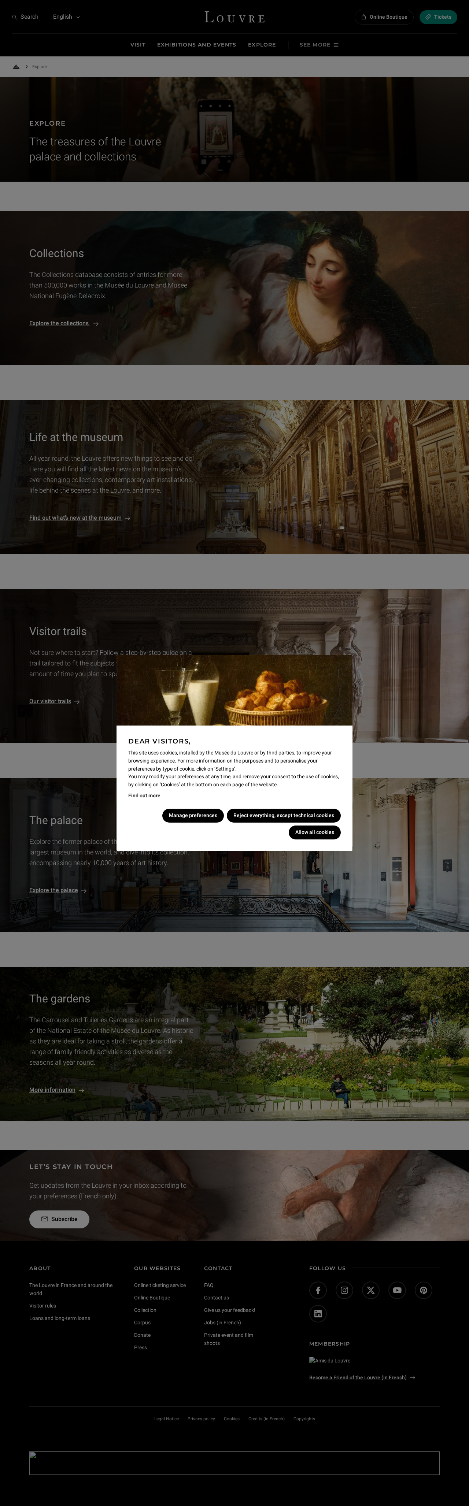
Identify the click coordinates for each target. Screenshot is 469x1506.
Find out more (144, 795)
